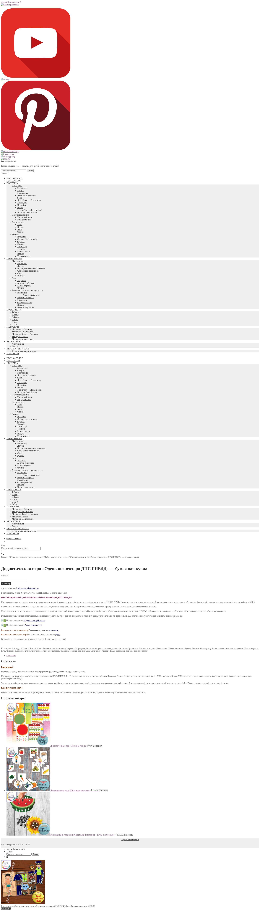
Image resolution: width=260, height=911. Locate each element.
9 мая (19, 198)
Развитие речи (24, 285)
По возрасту (205, 648)
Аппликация (18, 344)
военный (82, 651)
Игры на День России (27, 212)
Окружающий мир (20, 215)
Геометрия (22, 263)
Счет (19, 273)
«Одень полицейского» (34, 620)
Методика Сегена (20, 336)
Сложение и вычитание (28, 271)
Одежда (21, 241)
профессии (143, 651)
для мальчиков (93, 651)
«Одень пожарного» (32, 625)
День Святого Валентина (29, 200)
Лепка (15, 346)
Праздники (17, 185)
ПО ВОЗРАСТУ (13, 310)
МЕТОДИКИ (12, 327)
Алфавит (21, 280)
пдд (135, 651)
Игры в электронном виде (24, 351)
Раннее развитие (8, 161)
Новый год (22, 205)
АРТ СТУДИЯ (13, 341)
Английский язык (25, 283)
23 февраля (22, 188)
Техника (21, 249)
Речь (14, 278)
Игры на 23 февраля (76, 648)
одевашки (120, 651)
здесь (57, 634)
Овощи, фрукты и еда (27, 239)
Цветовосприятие (25, 307)
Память (20, 305)
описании (53, 630)
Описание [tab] (11, 655)
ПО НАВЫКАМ (14, 259)
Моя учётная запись (15, 849)
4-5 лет (15, 319)
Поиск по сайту (8, 548)
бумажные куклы (69, 651)
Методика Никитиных (22, 332)
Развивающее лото (31, 295)
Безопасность (23, 251)
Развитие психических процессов (27, 290)
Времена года (18, 222)
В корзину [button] (97, 746)
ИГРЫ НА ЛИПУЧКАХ (17, 349)
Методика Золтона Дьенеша (25, 334)
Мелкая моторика (25, 297)
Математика (17, 261)
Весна (20, 227)
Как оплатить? (14, 2)
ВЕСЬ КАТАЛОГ (14, 178)
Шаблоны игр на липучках (56, 557)
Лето (19, 229)
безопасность (54, 651)
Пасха (20, 207)
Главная (4, 557)
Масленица (22, 193)
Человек (16, 234)
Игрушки (21, 237)
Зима (19, 224)
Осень (20, 232)
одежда (129, 651)
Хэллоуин (22, 203)
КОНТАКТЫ (12, 353)
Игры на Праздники (128, 648)
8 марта (20, 190)
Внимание (22, 293)
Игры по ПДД (108, 651)
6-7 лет (15, 324)
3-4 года (15, 317)
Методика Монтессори (22, 339)
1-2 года (15, 312)
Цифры (20, 276)
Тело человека (23, 256)
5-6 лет (15, 322)
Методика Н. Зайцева (22, 329)
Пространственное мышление (31, 268)
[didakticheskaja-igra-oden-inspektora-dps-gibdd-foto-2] (36, 562)
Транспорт (22, 246)
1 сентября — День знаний (29, 210)
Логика (20, 266)
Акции (4, 2)
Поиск (30, 171)
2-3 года (15, 314)
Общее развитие (24, 302)
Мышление (22, 300)
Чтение (20, 288)
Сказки (20, 244)
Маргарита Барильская (28, 588)
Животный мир (24, 217)
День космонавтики (26, 195)
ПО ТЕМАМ (12, 183)
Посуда (20, 254)
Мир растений (24, 220)
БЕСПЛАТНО (13, 181)
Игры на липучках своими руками (26, 557)
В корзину (6, 583)
